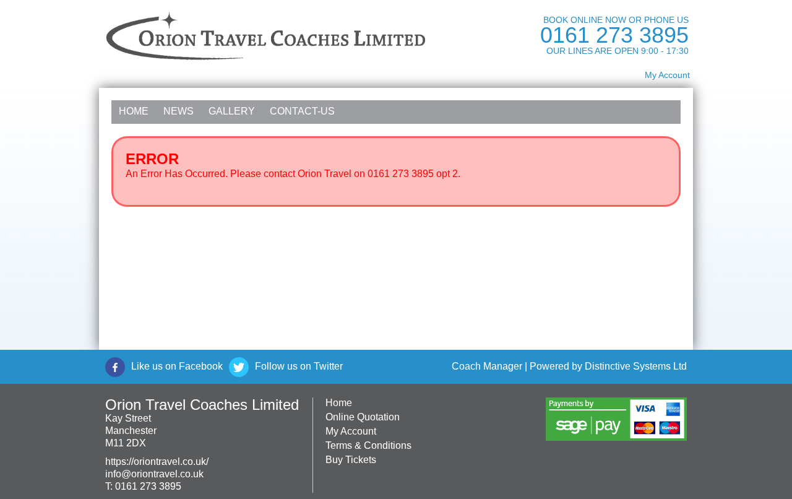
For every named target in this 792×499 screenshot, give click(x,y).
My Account (667, 75)
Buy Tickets (350, 459)
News (178, 111)
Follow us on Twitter (299, 366)
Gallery (232, 111)
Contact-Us (302, 111)
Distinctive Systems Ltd (636, 366)
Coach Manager (487, 366)
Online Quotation (362, 417)
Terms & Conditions (368, 445)
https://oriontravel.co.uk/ (157, 461)
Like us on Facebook (177, 366)
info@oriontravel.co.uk (154, 474)
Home (133, 111)
